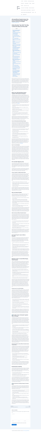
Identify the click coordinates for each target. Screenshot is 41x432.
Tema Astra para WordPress (26, 430)
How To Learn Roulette (15, 34)
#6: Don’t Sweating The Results (16, 66)
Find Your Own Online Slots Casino (16, 67)
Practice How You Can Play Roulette (16, 44)
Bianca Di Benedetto (18, 8)
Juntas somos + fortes (26, 5)
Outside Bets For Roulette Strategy (16, 73)
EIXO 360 (22, 5)
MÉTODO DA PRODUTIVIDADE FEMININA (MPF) (26, 12)
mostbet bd (18, 103)
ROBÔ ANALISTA (24, 14)
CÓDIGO (30, 3)
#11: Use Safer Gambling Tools (16, 35)
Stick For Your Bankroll (15, 76)
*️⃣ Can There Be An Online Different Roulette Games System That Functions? (16, 60)
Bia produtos (22, 3)
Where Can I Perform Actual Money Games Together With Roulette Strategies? (16, 31)
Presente (33, 12)
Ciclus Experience (26, 3)
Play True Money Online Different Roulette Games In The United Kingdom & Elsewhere (16, 72)
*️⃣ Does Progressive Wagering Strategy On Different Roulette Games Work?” (17, 51)
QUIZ (35, 12)
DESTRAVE (33, 3)
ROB (21, 14)
